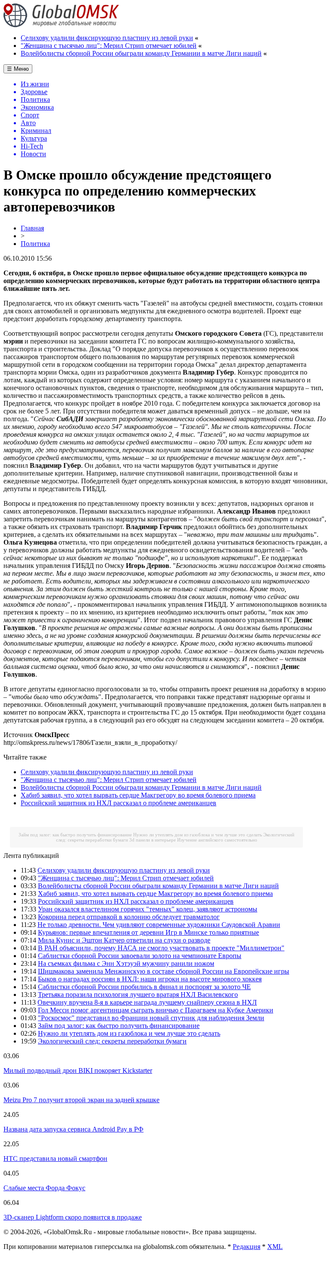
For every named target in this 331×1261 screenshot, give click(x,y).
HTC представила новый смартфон (55, 1158)
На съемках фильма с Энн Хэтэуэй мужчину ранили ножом (126, 963)
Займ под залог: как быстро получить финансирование (75, 834)
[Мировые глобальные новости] (61, 24)
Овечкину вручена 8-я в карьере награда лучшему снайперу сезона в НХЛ (147, 1002)
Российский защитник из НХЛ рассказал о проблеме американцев (118, 803)
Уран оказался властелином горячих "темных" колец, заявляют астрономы (147, 909)
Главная (32, 228)
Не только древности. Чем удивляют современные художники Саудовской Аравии (158, 924)
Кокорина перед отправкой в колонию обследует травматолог (129, 917)
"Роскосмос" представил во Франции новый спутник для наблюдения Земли (151, 1017)
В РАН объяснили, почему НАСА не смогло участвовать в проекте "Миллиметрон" (161, 948)
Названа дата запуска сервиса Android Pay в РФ (73, 1129)
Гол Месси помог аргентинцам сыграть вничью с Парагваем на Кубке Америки (155, 1010)
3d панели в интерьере (152, 839)
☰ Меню (18, 69)
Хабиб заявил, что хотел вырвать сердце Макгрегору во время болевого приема (138, 795)
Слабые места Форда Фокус (44, 1188)
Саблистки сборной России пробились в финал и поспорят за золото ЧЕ (144, 986)
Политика (35, 243)
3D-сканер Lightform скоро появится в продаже (72, 1217)
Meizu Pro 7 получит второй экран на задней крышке (81, 1099)
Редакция (246, 1246)
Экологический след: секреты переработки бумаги (112, 1041)
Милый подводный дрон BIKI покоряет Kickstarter (77, 1070)
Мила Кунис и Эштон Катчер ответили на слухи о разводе (124, 940)
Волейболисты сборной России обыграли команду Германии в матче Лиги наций (141, 53)
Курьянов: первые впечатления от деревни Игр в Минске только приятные (148, 932)
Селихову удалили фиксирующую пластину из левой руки (107, 37)
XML (275, 1246)
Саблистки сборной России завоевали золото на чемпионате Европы (139, 955)
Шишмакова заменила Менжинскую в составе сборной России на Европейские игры (163, 971)
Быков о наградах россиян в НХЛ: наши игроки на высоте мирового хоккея (150, 979)
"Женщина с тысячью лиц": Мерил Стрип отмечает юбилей (109, 45)
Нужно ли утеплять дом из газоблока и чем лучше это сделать (197, 834)
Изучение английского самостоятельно (217, 839)
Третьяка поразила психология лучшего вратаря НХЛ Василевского (138, 994)
